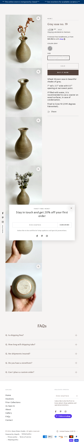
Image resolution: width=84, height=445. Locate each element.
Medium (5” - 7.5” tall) (58, 58)
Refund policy (26, 434)
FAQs (7, 416)
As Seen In (10, 406)
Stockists (9, 399)
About (8, 409)
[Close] (71, 208)
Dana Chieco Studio (18, 431)
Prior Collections (12, 402)
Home (49, 18)
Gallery (8, 413)
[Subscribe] (77, 395)
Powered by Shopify (12, 434)
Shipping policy (13, 440)
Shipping (50, 32)
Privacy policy (12, 437)
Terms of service (25, 437)
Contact (9, 420)
